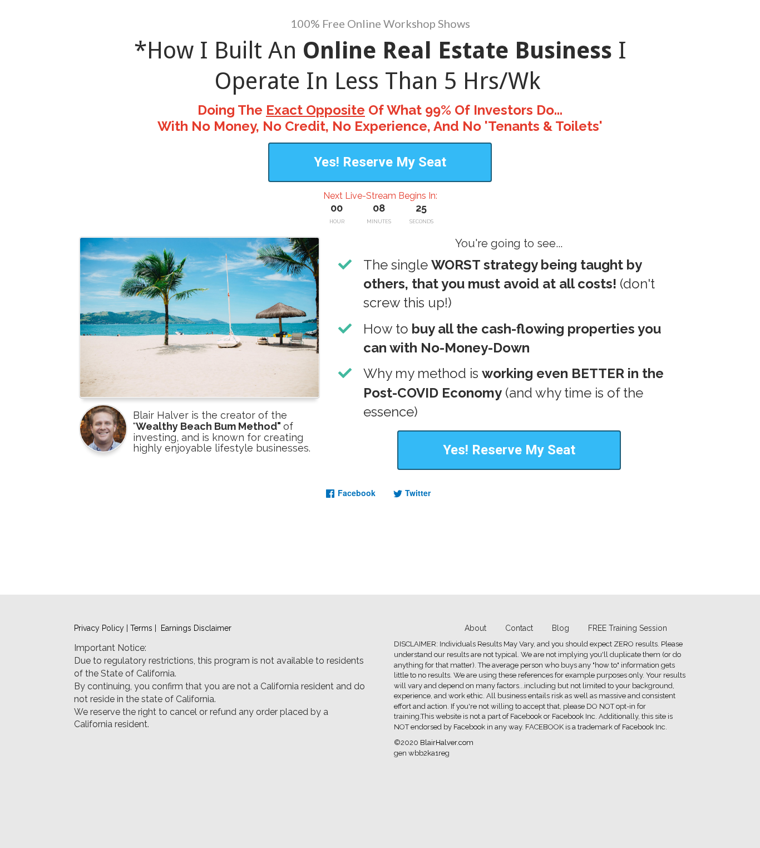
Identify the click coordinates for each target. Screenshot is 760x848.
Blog (560, 628)
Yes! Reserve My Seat (380, 162)
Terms (141, 628)
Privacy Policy (99, 628)
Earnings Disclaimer (196, 628)
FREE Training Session (627, 628)
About (475, 628)
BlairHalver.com (446, 742)
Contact (519, 628)
